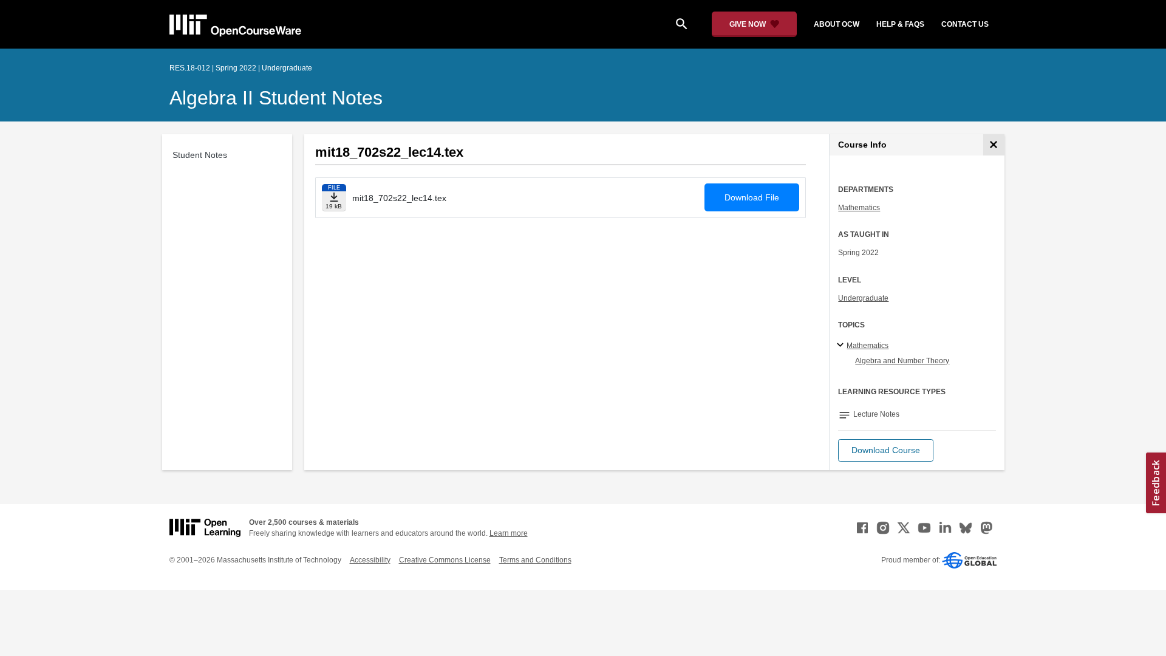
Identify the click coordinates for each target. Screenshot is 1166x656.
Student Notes (199, 155)
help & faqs (900, 24)
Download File (751, 197)
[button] (885, 450)
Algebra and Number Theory (902, 361)
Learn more (508, 533)
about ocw (836, 24)
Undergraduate (863, 298)
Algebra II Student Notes (276, 98)
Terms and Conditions (535, 560)
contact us (965, 24)
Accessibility (370, 560)
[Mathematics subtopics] (842, 346)
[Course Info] (993, 144)
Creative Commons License (445, 560)
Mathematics (859, 207)
